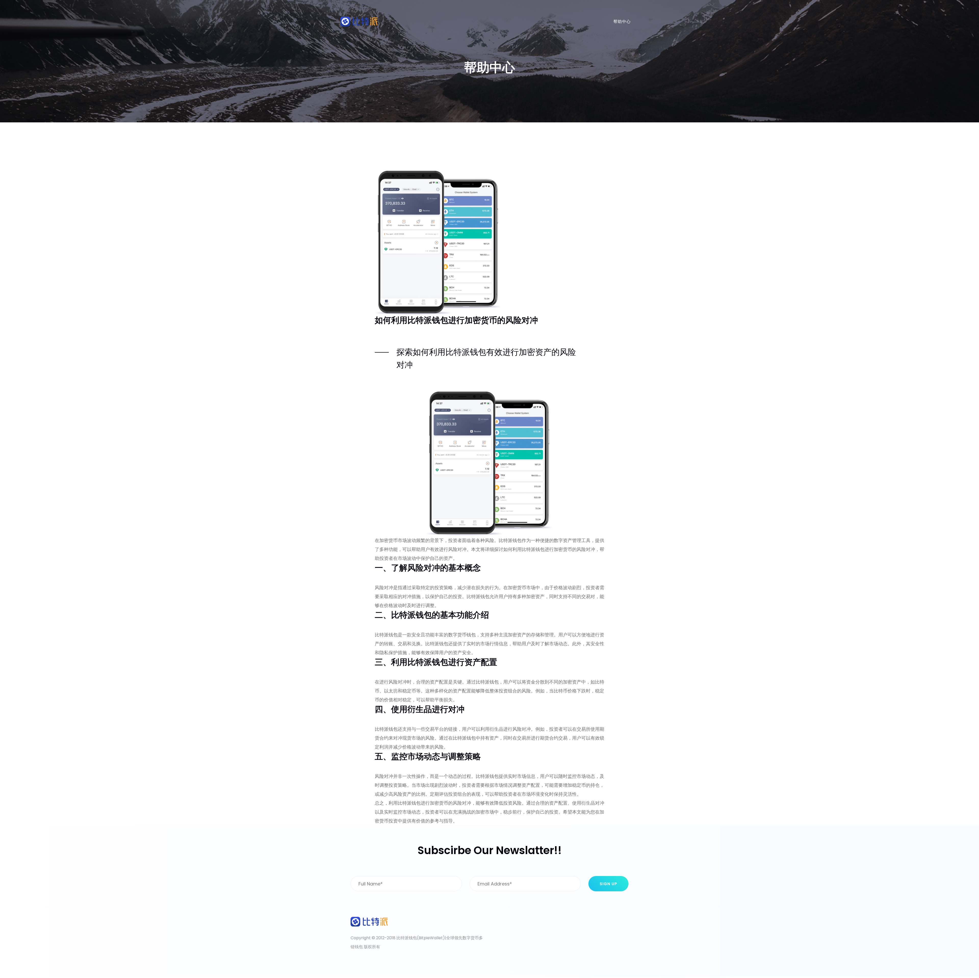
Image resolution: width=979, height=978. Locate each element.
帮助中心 (622, 21)
